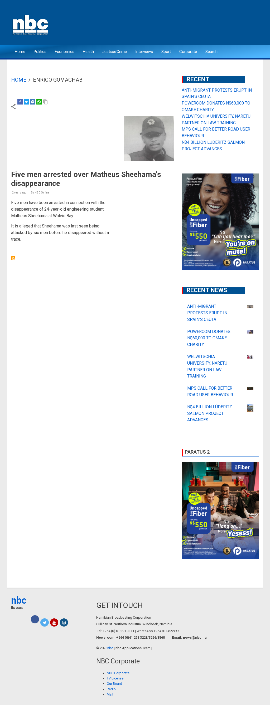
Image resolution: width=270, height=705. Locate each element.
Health (88, 51)
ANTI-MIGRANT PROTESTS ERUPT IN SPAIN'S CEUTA (207, 313)
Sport (166, 51)
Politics (40, 51)
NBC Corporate (118, 673)
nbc (19, 600)
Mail (110, 694)
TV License (115, 678)
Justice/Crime (114, 51)
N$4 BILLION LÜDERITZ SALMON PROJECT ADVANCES (209, 413)
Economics (64, 51)
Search (211, 51)
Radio (111, 689)
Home (20, 51)
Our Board (114, 684)
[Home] (31, 24)
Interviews (144, 51)
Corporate (188, 51)
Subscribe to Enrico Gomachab (13, 258)
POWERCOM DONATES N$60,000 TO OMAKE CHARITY (208, 338)
